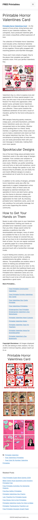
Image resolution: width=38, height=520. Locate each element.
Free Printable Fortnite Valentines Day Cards (21, 296)
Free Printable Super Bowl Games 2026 (17, 478)
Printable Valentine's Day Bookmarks (18, 337)
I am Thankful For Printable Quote (15, 497)
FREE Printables (11, 4)
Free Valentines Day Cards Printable (18, 301)
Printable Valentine (11, 455)
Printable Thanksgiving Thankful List (15, 506)
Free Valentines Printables (18, 306)
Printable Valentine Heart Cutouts (21, 318)
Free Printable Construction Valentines (18, 290)
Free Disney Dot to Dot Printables (14, 500)
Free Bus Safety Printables (12, 491)
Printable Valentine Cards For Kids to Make (18, 503)
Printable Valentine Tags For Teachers (19, 326)
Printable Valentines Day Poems (14, 494)
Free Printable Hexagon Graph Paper (16, 509)
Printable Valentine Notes (18, 321)
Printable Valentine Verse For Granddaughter (19, 332)
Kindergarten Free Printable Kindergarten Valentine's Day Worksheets (19, 312)
